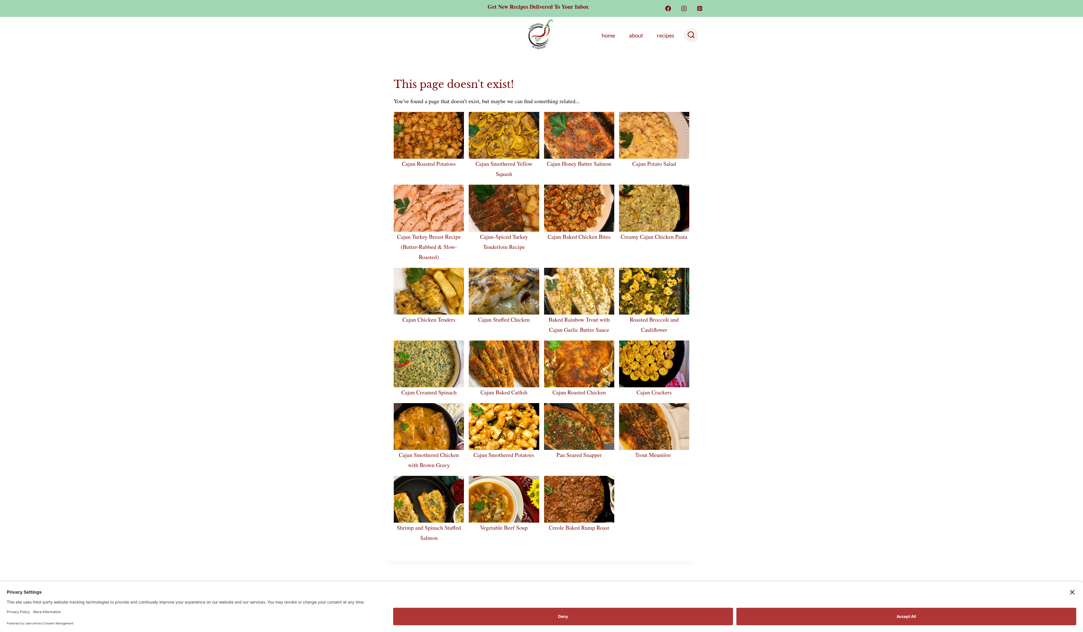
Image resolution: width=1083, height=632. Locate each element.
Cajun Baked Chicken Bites (579, 236)
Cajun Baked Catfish (504, 392)
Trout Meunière (654, 455)
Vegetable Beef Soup (504, 527)
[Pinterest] (699, 8)
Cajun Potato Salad (654, 163)
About (636, 35)
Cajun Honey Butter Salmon (579, 163)
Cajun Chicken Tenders (428, 319)
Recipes (665, 35)
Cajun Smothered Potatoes (504, 455)
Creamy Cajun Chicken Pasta (654, 236)
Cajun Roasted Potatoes (429, 163)
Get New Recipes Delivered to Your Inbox (538, 7)
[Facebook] (668, 8)
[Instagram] (684, 8)
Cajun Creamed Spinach (429, 392)
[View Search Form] (691, 35)
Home (608, 35)
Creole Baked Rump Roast (579, 527)
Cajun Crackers (654, 392)
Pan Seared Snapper (579, 455)
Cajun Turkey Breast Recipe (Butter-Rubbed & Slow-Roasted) (429, 247)
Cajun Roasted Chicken (579, 392)
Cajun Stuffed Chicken (504, 319)
